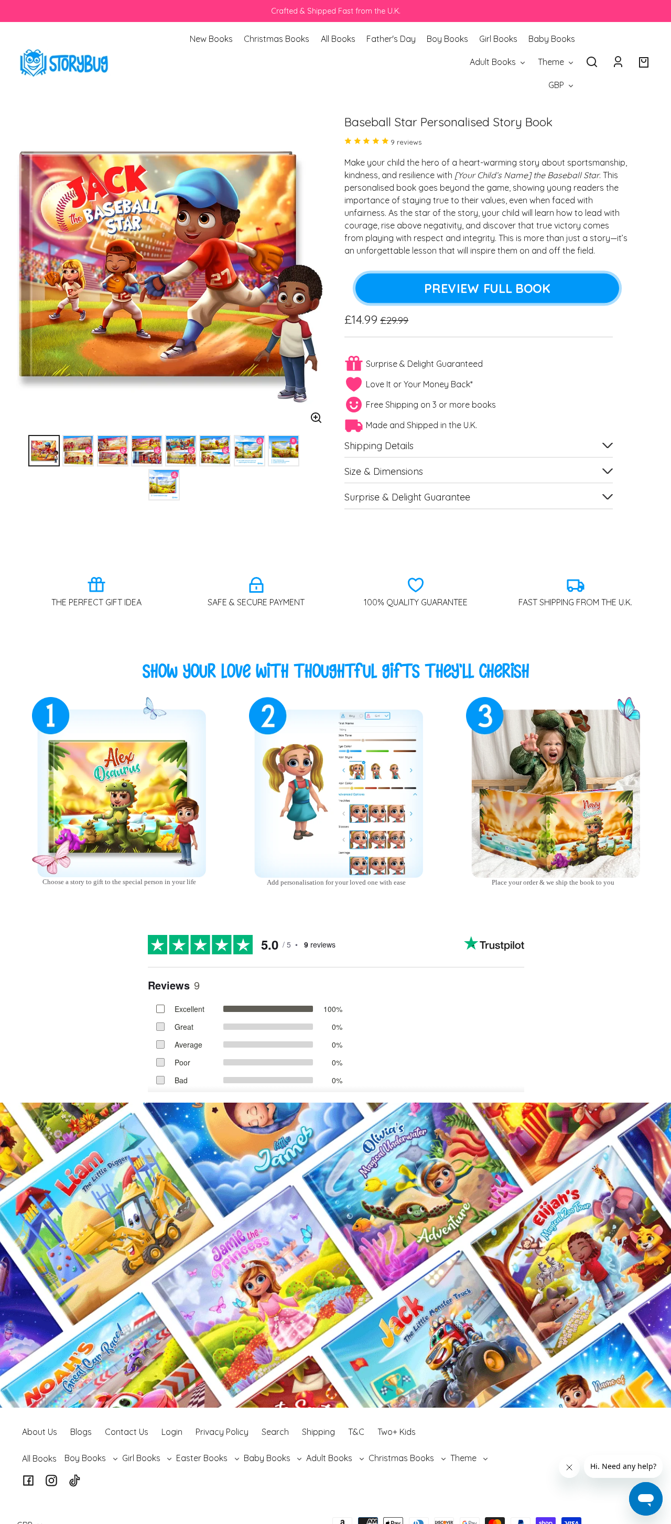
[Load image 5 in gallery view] (181, 450)
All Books (39, 1458)
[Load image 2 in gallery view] (78, 450)
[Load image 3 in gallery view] (112, 450)
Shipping (318, 1432)
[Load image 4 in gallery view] (147, 450)
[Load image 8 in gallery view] (283, 450)
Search (275, 1432)
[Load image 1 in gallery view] (44, 450)
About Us (39, 1432)
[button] (591, 61)
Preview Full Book (487, 288)
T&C (356, 1432)
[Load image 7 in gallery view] (249, 450)
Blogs (81, 1432)
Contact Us (126, 1432)
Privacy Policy (222, 1432)
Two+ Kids (396, 1432)
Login (171, 1432)
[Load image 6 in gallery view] (215, 450)
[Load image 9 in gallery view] (164, 484)
